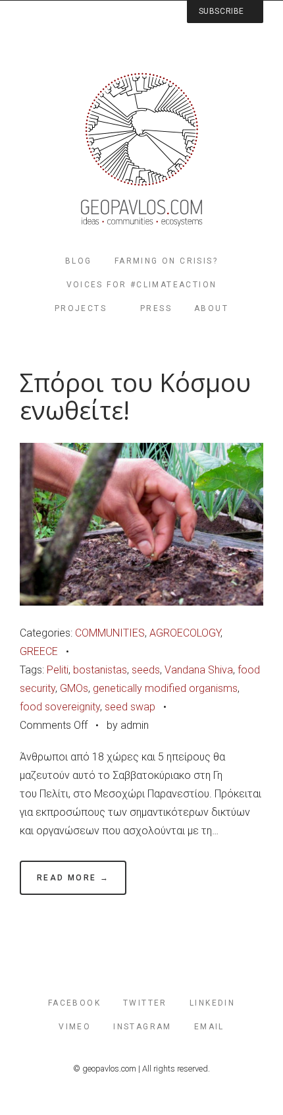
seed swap (130, 706)
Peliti (57, 670)
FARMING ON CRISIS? (166, 261)
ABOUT (211, 308)
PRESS (156, 308)
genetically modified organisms (165, 688)
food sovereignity (60, 706)
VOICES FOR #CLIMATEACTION (141, 284)
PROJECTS (81, 308)
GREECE (39, 651)
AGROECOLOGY (184, 633)
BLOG (78, 261)
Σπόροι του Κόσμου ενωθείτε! (135, 396)
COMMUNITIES (110, 633)
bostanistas (100, 670)
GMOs (74, 688)
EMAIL (209, 1026)
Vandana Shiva (199, 670)
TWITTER (145, 1003)
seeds (146, 670)
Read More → (73, 877)
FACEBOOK (74, 1003)
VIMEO (75, 1026)
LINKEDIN (212, 1003)
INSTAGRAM (142, 1026)
